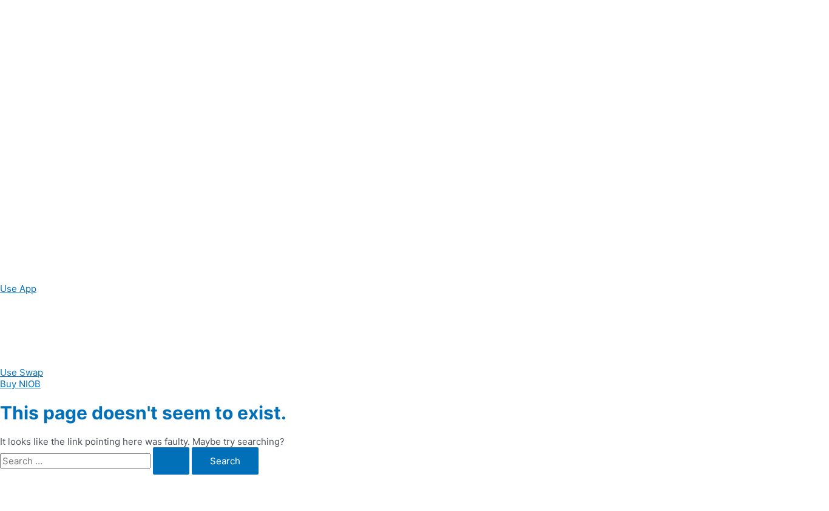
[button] (18, 288)
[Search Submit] (171, 461)
